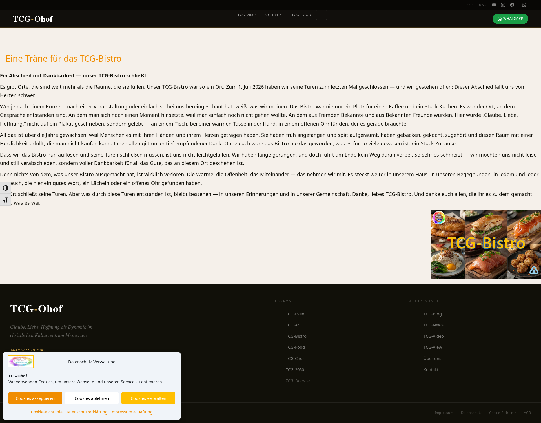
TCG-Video (434, 336)
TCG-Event (274, 14)
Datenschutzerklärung (86, 412)
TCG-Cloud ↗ (298, 380)
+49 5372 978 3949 (27, 350)
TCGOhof (33, 19)
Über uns (432, 358)
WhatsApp (513, 18)
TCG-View (433, 347)
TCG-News (434, 325)
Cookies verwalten (148, 398)
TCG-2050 (247, 14)
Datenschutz (471, 412)
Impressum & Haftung (131, 412)
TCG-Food (302, 14)
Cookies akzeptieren (35, 398)
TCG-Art (293, 325)
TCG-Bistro (296, 336)
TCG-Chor (295, 358)
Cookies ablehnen (92, 398)
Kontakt (431, 369)
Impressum (444, 412)
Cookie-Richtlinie (47, 412)
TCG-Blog (433, 314)
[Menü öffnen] (321, 15)
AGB (527, 412)
